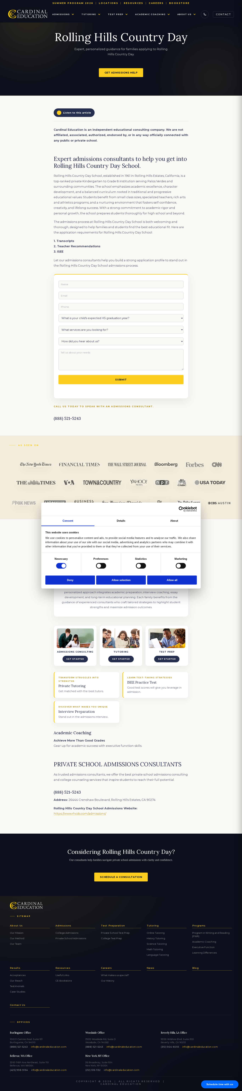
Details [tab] (121, 520)
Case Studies (17, 991)
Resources (133, 3)
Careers (156, 3)
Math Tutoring (155, 949)
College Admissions (66, 932)
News (150, 967)
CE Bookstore (63, 980)
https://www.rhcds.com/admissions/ (80, 813)
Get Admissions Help (121, 72)
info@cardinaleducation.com (48, 1046)
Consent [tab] (68, 520)
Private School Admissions (70, 938)
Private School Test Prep (115, 932)
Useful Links (62, 975)
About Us (184, 14)
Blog (195, 967)
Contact (223, 14)
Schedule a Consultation (121, 877)
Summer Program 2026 (72, 3)
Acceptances (18, 975)
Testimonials (17, 986)
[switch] (101, 566)
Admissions (61, 14)
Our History (107, 980)
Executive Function (203, 947)
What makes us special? (115, 975)
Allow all (172, 579)
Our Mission (16, 932)
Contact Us (17, 1004)
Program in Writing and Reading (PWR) (211, 934)
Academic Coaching (150, 14)
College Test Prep (111, 938)
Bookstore (179, 3)
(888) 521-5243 (19, 1046)
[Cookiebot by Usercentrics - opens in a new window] (181, 509)
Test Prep (115, 14)
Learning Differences (204, 952)
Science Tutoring (157, 943)
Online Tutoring (156, 932)
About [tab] (174, 520)
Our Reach (16, 980)
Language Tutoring (158, 954)
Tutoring (88, 14)
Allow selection (121, 579)
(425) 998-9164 (19, 1070)
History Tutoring (156, 938)
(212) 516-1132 (92, 1070)
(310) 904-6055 (170, 1046)
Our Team (15, 943)
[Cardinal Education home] (27, 14)
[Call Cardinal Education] (205, 14)
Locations (108, 3)
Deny (70, 579)
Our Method (17, 938)
